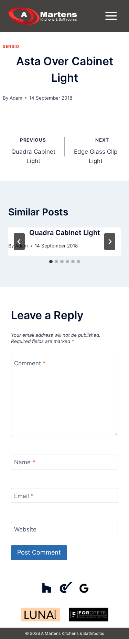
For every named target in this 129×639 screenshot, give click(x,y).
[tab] (51, 261)
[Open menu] (111, 16)
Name (24, 462)
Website (25, 529)
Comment (30, 363)
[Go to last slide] (19, 241)
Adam (16, 98)
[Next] (109, 241)
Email (24, 496)
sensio (11, 46)
